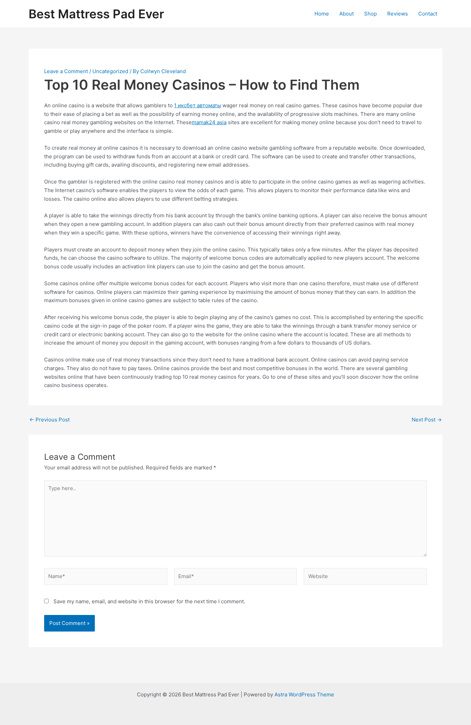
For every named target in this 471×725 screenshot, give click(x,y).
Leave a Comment (66, 71)
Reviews (397, 13)
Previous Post (49, 419)
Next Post (427, 419)
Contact (427, 13)
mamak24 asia (209, 122)
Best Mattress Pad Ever (96, 14)
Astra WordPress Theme (304, 694)
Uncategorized (110, 71)
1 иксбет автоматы (197, 105)
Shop (370, 13)
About (346, 13)
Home (321, 13)
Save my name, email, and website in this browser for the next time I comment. (149, 601)
